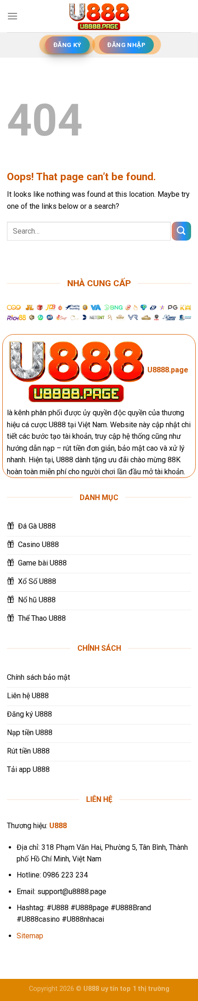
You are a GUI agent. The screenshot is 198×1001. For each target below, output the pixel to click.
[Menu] (12, 16)
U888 (58, 825)
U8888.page (167, 369)
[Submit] (181, 231)
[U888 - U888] (99, 16)
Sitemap (30, 935)
